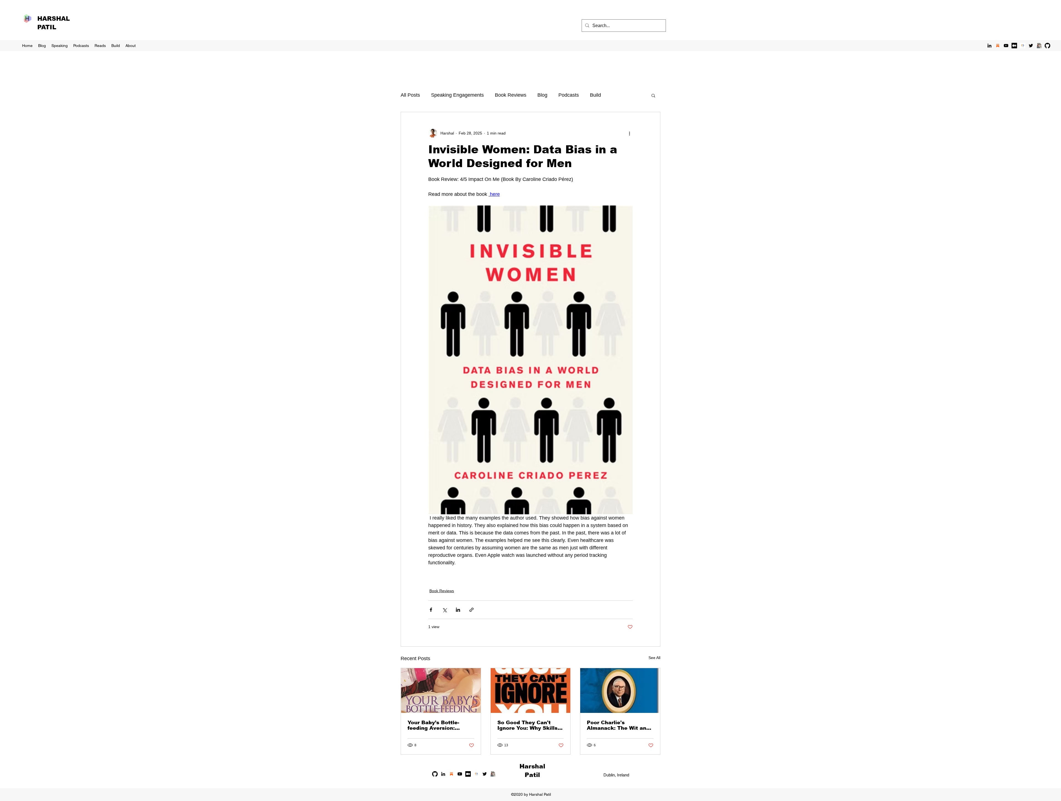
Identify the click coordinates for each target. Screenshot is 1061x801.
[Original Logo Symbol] (1022, 45)
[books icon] (1039, 45)
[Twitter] (1031, 45)
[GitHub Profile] (1047, 45)
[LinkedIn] (989, 45)
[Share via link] (471, 609)
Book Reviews (510, 95)
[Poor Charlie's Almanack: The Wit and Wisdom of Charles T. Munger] (620, 690)
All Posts (410, 95)
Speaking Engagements (457, 95)
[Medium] (1014, 45)
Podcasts (568, 95)
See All (654, 657)
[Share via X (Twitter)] (444, 609)
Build (595, 95)
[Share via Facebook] (431, 609)
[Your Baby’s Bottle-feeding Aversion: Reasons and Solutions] (441, 690)
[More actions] (629, 133)
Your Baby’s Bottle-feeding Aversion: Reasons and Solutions (438, 725)
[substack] (997, 45)
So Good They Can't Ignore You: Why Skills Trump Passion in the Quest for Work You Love (527, 725)
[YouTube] (1006, 45)
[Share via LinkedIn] (458, 609)
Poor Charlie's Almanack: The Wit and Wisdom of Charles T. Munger (618, 725)
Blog (542, 95)
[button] (653, 95)
